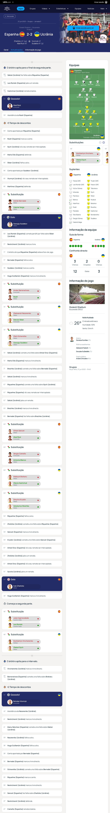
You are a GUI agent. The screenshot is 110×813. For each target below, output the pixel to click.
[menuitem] (21, 9)
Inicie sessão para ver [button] (85, 28)
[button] (45, 9)
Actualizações (17, 50)
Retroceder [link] (10, 16)
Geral (6, 50)
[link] (21, 9)
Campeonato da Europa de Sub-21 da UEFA (7, 9)
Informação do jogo (33, 50)
